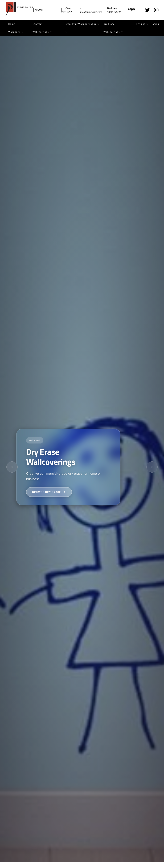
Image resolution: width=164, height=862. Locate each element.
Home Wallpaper (14, 28)
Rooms (155, 24)
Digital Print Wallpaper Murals (81, 24)
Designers (142, 24)
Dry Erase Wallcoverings (111, 28)
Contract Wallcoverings (41, 28)
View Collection (45, 491)
